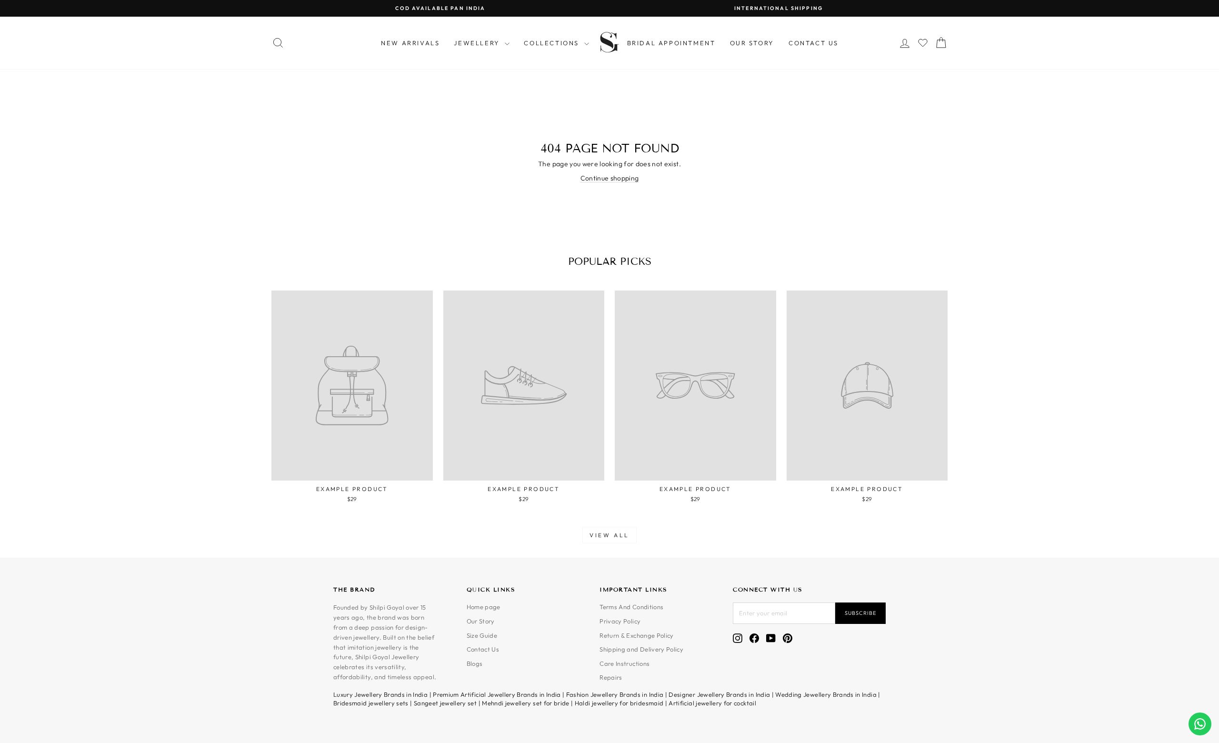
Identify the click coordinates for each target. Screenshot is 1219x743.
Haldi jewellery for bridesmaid (619, 703)
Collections (552, 43)
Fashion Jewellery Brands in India (615, 694)
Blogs (475, 663)
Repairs (611, 677)
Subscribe (860, 613)
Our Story (752, 43)
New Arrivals (410, 43)
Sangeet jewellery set (445, 703)
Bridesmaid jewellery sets (371, 703)
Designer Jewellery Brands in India (719, 694)
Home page (483, 607)
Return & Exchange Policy (636, 635)
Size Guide (482, 635)
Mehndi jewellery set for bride (526, 703)
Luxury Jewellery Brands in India (380, 694)
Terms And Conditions (631, 607)
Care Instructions (624, 663)
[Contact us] (1200, 724)
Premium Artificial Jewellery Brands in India (496, 694)
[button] (923, 43)
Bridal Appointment (671, 43)
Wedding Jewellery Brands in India (826, 694)
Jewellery (478, 43)
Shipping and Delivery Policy (641, 649)
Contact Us (814, 43)
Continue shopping (609, 178)
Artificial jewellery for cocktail (712, 703)
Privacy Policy (620, 621)
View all (609, 535)
